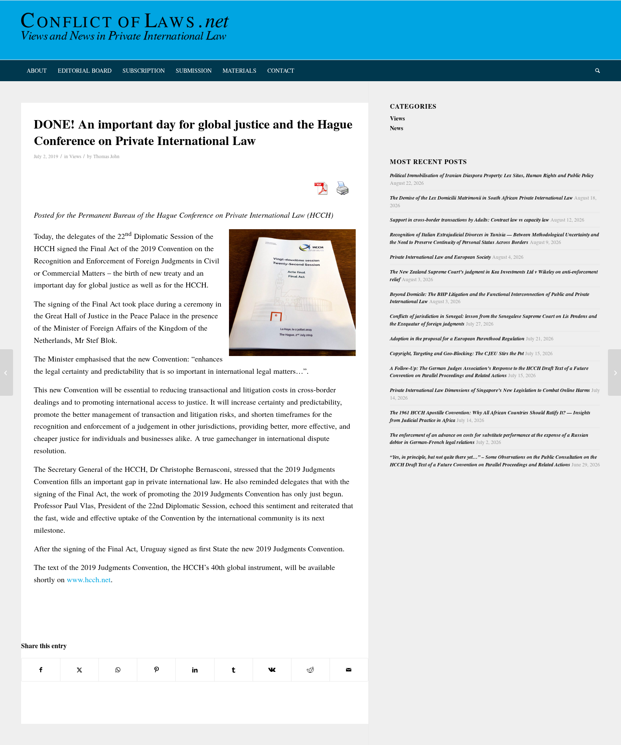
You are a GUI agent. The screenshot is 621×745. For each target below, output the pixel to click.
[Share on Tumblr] (234, 669)
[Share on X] (79, 669)
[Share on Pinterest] (156, 669)
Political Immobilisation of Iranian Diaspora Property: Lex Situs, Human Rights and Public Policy (492, 175)
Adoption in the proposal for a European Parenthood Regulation (457, 338)
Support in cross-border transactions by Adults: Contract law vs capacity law (469, 219)
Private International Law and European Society (440, 256)
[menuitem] (36, 70)
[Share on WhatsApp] (118, 669)
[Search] (595, 70)
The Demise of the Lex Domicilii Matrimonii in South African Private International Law (481, 197)
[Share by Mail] (349, 669)
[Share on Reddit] (310, 669)
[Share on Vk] (272, 669)
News (396, 127)
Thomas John (106, 156)
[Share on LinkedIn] (195, 669)
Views (75, 156)
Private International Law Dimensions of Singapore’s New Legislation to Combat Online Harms (490, 390)
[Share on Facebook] (41, 669)
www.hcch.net (89, 579)
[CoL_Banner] (126, 30)
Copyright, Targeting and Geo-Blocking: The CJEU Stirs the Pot (457, 353)
